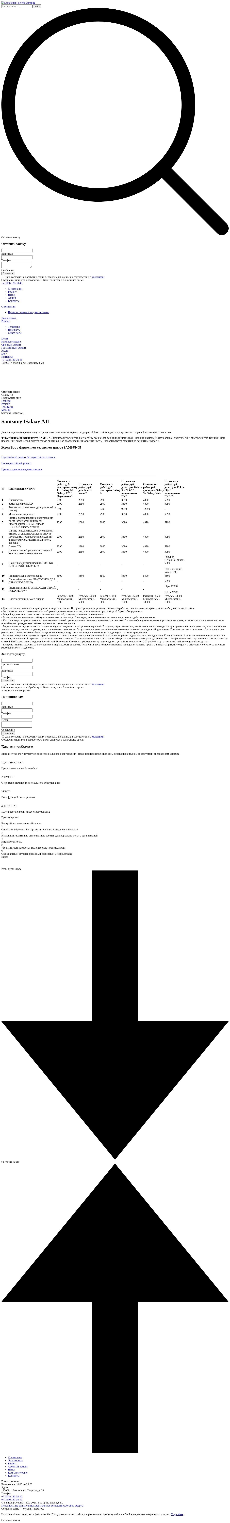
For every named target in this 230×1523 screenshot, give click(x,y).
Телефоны (7, 406)
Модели (5, 409)
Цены (11, 294)
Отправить (8, 273)
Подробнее (177, 1514)
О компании (15, 288)
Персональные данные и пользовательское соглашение (32, 1505)
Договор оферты (74, 1505)
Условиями (98, 277)
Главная (5, 400)
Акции (12, 297)
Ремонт (12, 291)
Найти (37, 6)
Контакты (13, 300)
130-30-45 (11, 283)
